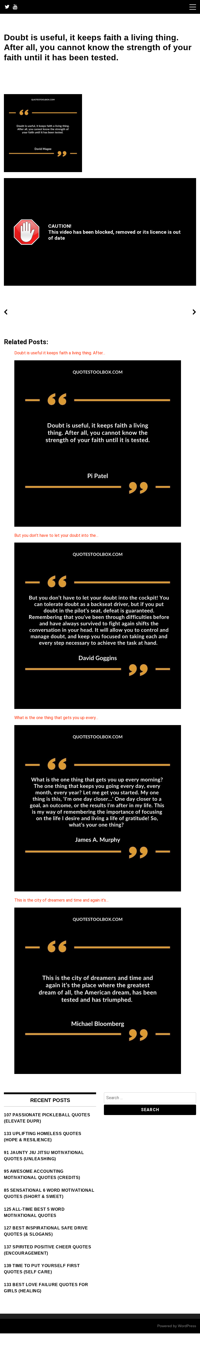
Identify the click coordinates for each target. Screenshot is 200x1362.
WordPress (187, 1326)
